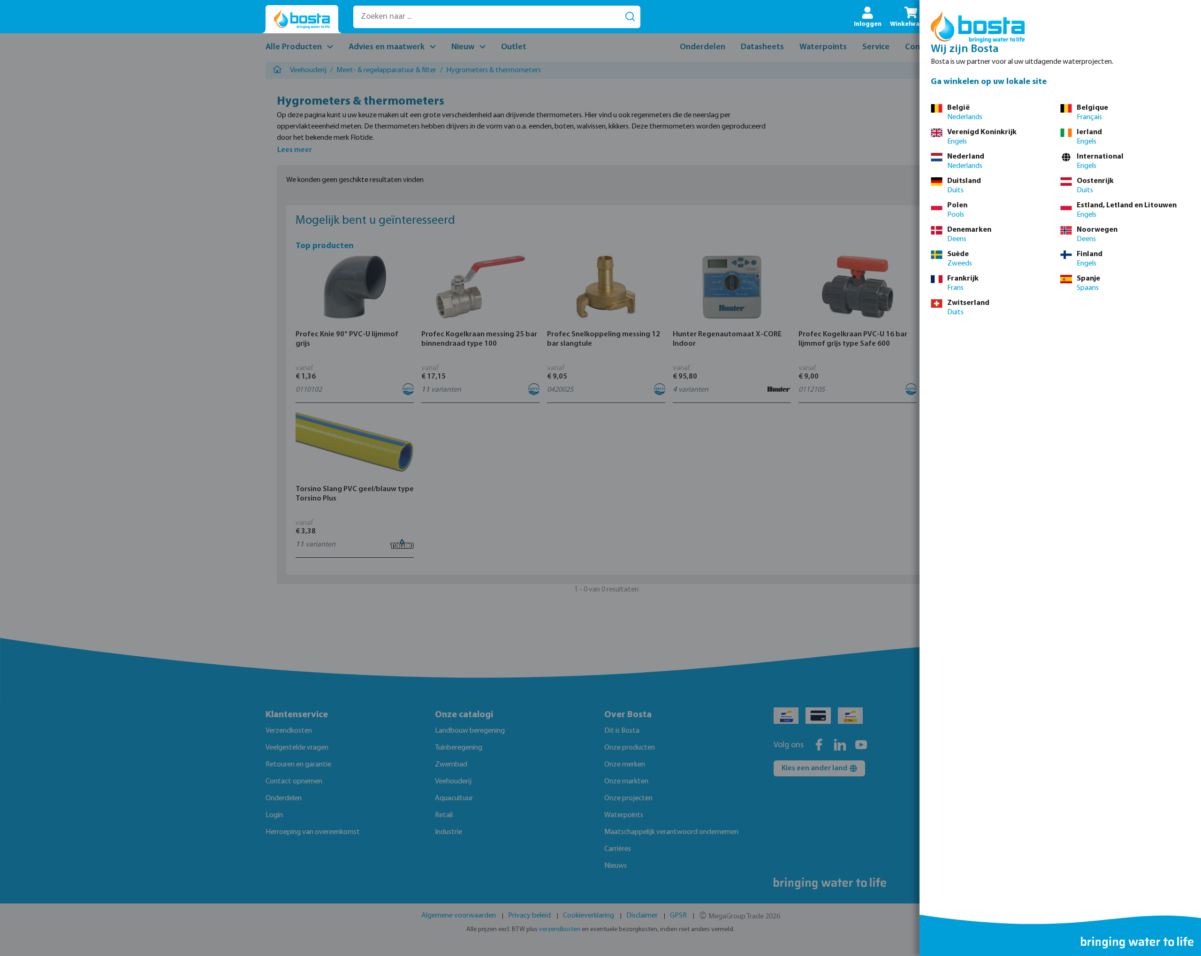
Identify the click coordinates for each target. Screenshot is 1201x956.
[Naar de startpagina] (302, 19)
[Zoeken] (630, 17)
